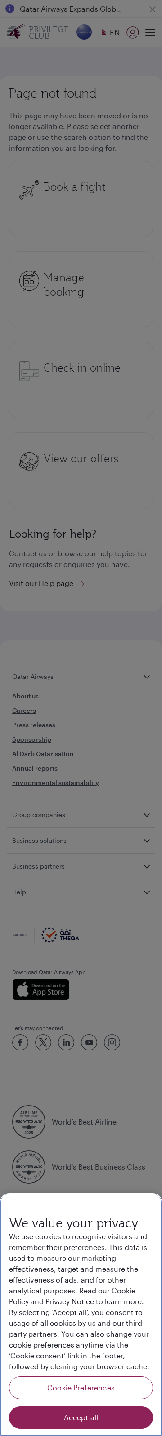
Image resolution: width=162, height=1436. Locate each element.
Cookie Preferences (81, 1387)
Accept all (81, 1417)
